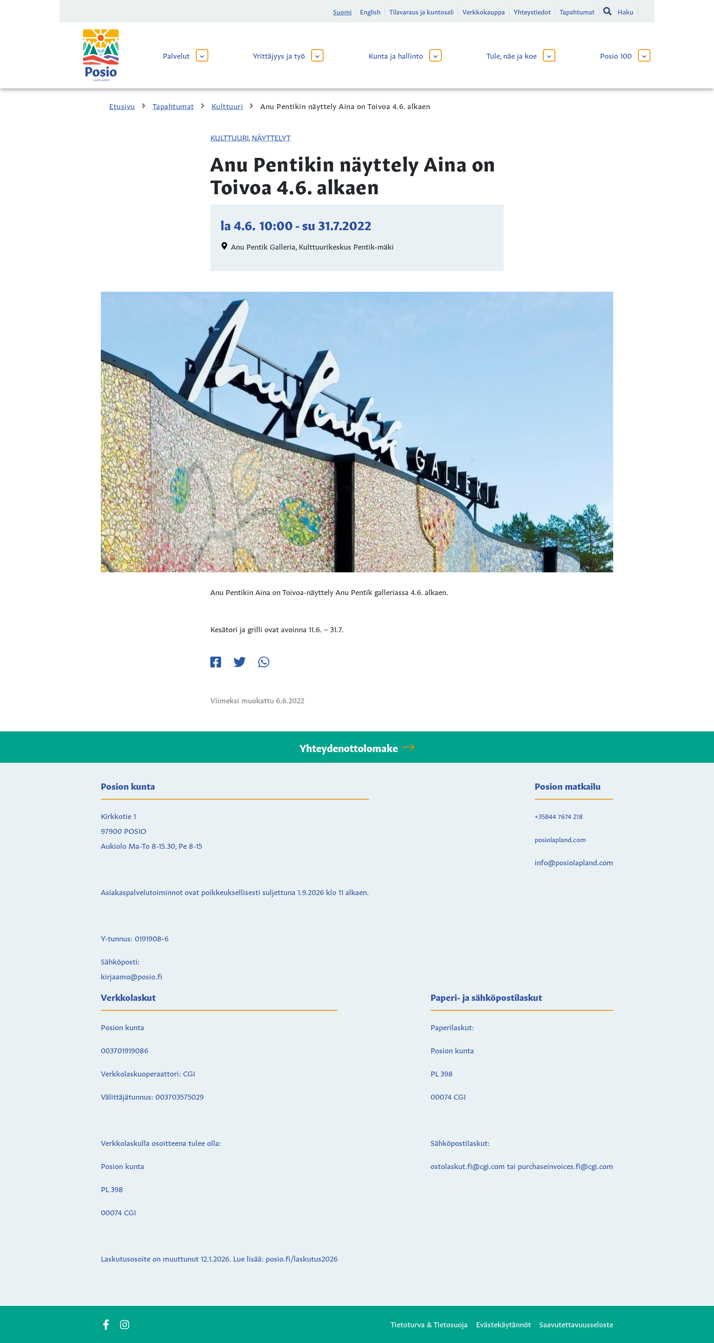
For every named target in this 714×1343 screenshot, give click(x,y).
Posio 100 (616, 55)
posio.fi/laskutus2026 (302, 1258)
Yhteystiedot (532, 11)
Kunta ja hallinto (396, 55)
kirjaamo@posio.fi (131, 975)
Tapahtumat (577, 11)
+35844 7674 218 (559, 815)
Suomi (342, 11)
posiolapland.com (560, 838)
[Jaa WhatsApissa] (263, 662)
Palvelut (176, 55)
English (370, 11)
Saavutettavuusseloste (576, 1323)
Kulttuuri (229, 136)
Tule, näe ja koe (511, 55)
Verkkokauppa (483, 11)
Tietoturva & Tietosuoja (429, 1323)
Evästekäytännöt (503, 1323)
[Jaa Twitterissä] (239, 662)
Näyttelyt (271, 136)
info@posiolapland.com (574, 861)
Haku (625, 11)
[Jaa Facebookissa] (215, 662)
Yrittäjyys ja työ (279, 55)
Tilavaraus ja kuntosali (421, 11)
